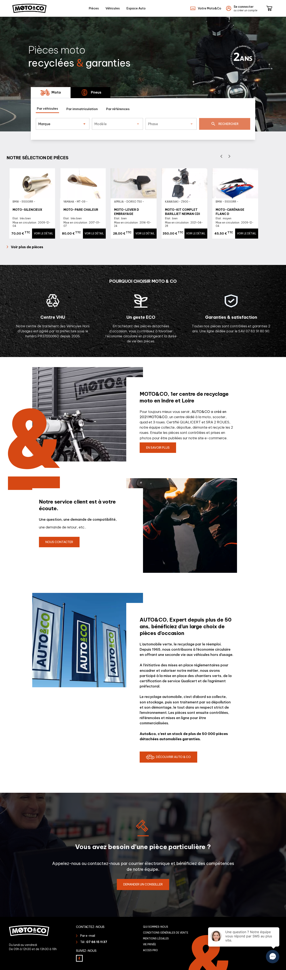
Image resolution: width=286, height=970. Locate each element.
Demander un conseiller (143, 884)
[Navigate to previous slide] (222, 156)
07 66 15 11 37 (96, 942)
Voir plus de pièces (27, 247)
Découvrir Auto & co (173, 757)
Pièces (94, 8)
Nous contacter (59, 542)
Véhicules (113, 8)
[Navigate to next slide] (230, 156)
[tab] (51, 92)
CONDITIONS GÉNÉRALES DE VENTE (165, 932)
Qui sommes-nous (155, 926)
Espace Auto (136, 8)
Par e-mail (87, 936)
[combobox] (58, 125)
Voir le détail (43, 233)
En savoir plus (158, 448)
